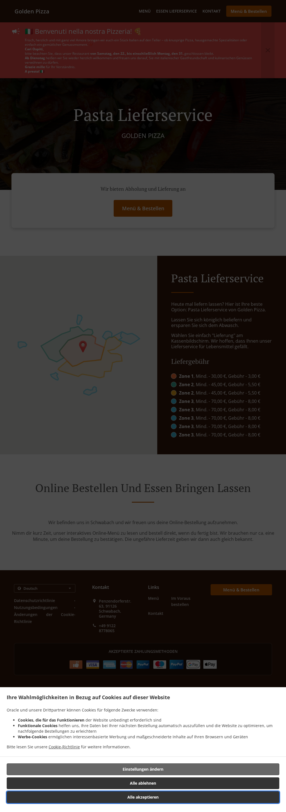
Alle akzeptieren (143, 797)
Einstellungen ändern (143, 769)
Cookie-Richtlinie (64, 746)
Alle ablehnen (143, 783)
